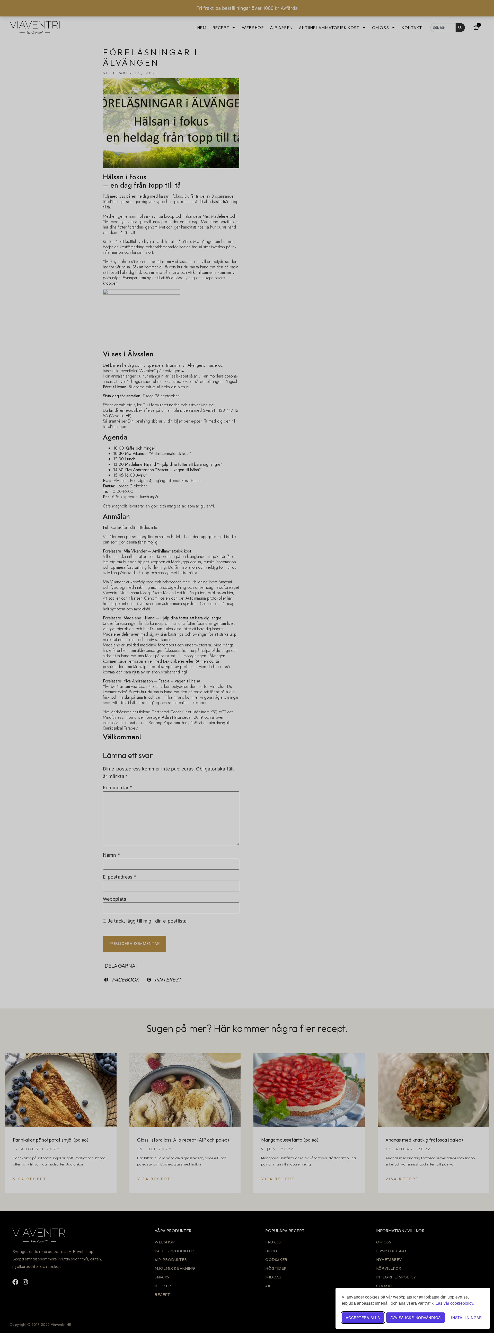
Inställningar (466, 1317)
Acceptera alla (363, 1317)
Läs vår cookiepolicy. (455, 1303)
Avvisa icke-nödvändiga (415, 1317)
